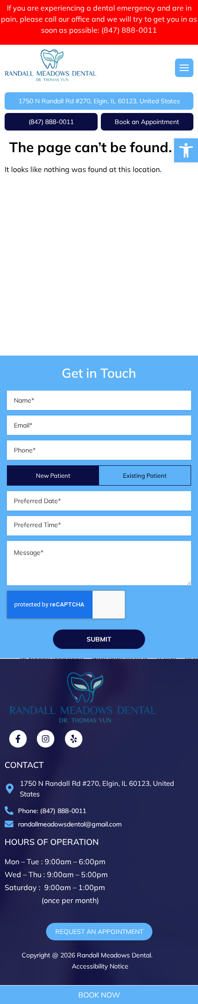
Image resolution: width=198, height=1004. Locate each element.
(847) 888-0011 (129, 30)
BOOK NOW (99, 994)
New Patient (53, 475)
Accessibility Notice (99, 966)
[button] (186, 150)
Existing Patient (145, 475)
